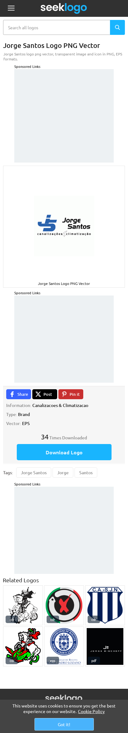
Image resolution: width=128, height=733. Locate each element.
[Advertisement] (64, 108)
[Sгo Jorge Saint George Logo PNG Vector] (23, 646)
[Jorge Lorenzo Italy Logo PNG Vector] (64, 605)
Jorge (63, 472)
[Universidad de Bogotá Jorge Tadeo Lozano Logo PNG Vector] (64, 646)
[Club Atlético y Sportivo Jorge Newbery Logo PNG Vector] (105, 605)
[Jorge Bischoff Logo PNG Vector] (105, 646)
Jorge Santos (34, 472)
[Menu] (11, 8)
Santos (86, 472)
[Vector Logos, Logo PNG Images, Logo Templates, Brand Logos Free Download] (64, 8)
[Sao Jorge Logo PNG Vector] (23, 605)
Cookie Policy (91, 711)
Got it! (64, 724)
